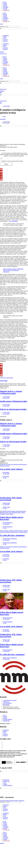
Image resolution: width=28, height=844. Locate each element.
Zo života (5, 39)
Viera (4, 38)
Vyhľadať (2, 26)
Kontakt (5, 9)
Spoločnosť (6, 35)
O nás (4, 2)
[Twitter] (14, 179)
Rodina (5, 36)
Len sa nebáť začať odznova (11, 469)
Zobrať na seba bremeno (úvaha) (13, 409)
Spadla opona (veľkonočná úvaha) (13, 401)
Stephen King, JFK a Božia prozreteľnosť (11, 499)
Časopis (5, 4)
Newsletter (5, 7)
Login (1, 24)
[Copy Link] (14, 177)
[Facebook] (14, 169)
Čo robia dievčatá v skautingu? (12, 535)
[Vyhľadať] (20, 802)
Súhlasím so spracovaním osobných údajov (12, 161)
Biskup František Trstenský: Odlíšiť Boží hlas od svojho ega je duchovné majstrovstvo (13, 270)
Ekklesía (5, 6)
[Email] (14, 172)
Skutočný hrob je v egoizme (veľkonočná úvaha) (11, 392)
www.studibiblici (13, 221)
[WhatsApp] (14, 174)
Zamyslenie (3, 119)
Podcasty (5, 41)
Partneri (5, 3)
